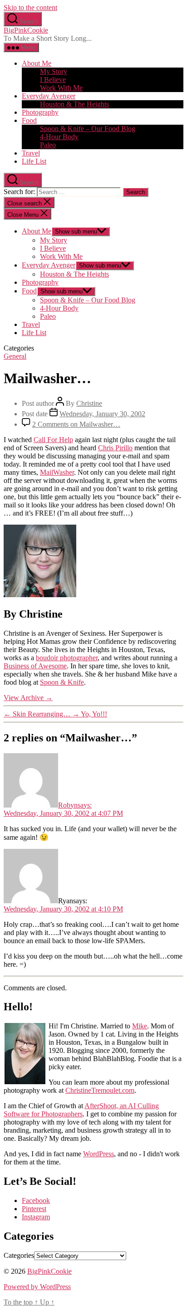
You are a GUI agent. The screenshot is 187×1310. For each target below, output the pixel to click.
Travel (31, 153)
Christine (89, 403)
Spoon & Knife (62, 682)
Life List (34, 161)
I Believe (53, 79)
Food (29, 120)
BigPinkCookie (26, 30)
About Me (36, 63)
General (15, 356)
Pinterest (34, 1209)
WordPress (98, 1154)
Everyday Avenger (48, 96)
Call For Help (53, 439)
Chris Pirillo (115, 448)
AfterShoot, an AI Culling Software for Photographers (81, 1110)
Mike (139, 1026)
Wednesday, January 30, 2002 (102, 414)
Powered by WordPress (37, 1287)
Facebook (36, 1200)
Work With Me (61, 88)
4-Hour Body (59, 137)
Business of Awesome (35, 666)
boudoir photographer (67, 658)
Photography (40, 112)
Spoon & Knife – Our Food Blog (87, 128)
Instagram (36, 1217)
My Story (53, 71)
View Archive (28, 697)
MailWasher (57, 472)
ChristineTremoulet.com (99, 1090)
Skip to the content (30, 7)
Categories (19, 1255)
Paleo (48, 145)
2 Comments (76, 424)
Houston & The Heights (74, 104)
